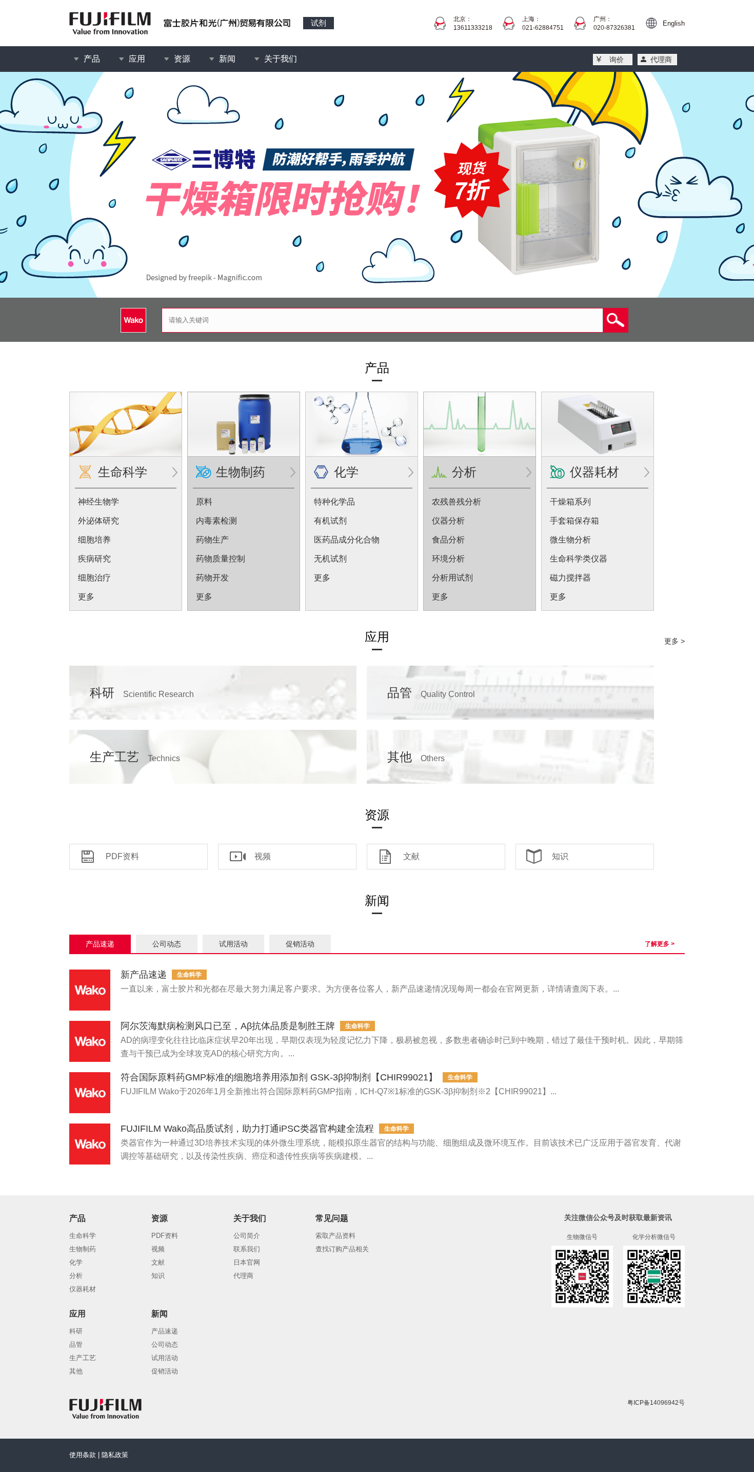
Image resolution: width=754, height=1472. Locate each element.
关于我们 (280, 58)
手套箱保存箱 (574, 520)
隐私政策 (115, 1455)
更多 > (674, 641)
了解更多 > (659, 943)
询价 (616, 59)
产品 (92, 58)
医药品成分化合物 (347, 539)
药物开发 (212, 577)
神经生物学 (98, 501)
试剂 (318, 22)
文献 (411, 856)
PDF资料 (122, 856)
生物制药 (240, 472)
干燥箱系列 (570, 501)
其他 (416, 757)
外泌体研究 (98, 520)
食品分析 (448, 539)
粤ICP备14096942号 (656, 1402)
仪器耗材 (594, 472)
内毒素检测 (216, 520)
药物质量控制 (220, 558)
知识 (560, 856)
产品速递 (164, 1331)
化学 (346, 472)
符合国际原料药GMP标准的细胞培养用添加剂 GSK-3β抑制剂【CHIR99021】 (279, 1077)
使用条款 (82, 1455)
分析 (464, 472)
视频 (262, 856)
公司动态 (164, 1344)
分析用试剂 (452, 577)
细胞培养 (94, 539)
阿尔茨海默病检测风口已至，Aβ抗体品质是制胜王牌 (228, 1026)
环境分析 (448, 558)
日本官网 (246, 1262)
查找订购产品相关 (342, 1249)
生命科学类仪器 (578, 558)
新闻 (227, 58)
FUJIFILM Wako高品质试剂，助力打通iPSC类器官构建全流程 (247, 1129)
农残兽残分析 (456, 501)
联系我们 (246, 1249)
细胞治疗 (94, 577)
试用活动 (164, 1358)
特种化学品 (334, 501)
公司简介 (246, 1235)
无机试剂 (330, 558)
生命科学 (122, 472)
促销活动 (164, 1371)
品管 (431, 693)
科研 (142, 693)
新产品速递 (144, 975)
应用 (137, 58)
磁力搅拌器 (570, 577)
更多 (86, 596)
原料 (204, 501)
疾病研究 (94, 558)
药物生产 (212, 539)
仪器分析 (448, 520)
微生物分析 (570, 539)
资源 (182, 58)
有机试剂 (330, 520)
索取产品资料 (335, 1235)
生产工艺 (135, 757)
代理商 (661, 59)
